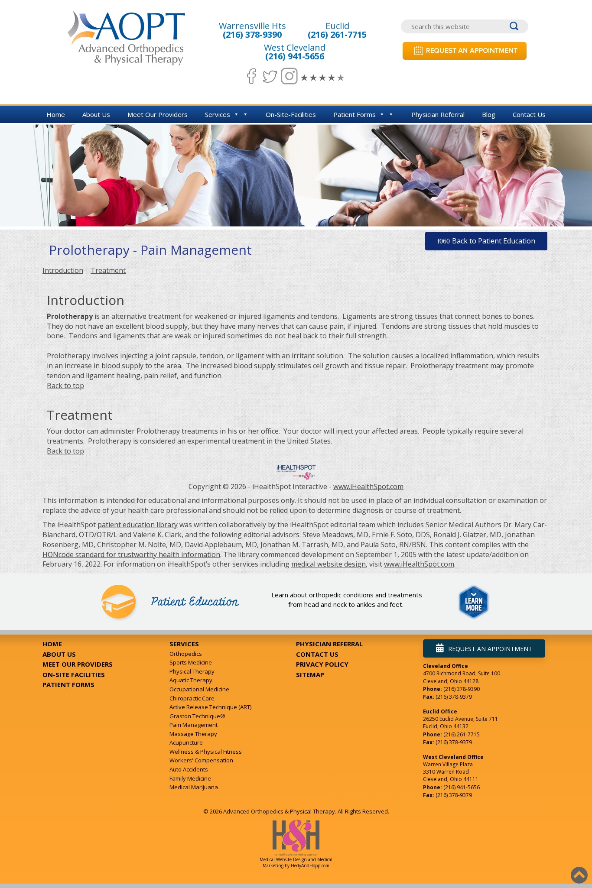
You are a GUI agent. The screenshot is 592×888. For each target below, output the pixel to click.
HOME (52, 643)
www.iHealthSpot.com (368, 486)
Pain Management (193, 725)
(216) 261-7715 (337, 34)
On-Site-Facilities (291, 114)
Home (55, 114)
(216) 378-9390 (252, 34)
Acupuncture (186, 742)
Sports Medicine (190, 662)
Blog (488, 114)
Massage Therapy (193, 734)
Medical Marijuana (193, 787)
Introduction (62, 270)
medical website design (328, 564)
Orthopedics (185, 654)
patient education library (138, 524)
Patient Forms (354, 114)
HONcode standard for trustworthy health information (131, 554)
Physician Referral (438, 114)
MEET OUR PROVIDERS (77, 664)
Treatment (108, 270)
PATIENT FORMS (68, 684)
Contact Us (529, 114)
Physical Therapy (192, 671)
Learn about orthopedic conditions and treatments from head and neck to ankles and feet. (346, 599)
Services (217, 114)
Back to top (65, 385)
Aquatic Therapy (190, 680)
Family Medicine (190, 778)
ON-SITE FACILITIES (73, 674)
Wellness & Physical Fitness (205, 751)
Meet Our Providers (157, 114)
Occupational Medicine (199, 689)
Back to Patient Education (493, 241)
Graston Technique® (197, 716)
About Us (96, 114)
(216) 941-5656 (294, 56)
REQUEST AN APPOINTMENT (490, 649)
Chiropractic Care (192, 698)
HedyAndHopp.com (310, 865)
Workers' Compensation (201, 760)
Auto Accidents (188, 769)
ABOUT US (59, 654)
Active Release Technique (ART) (210, 707)
